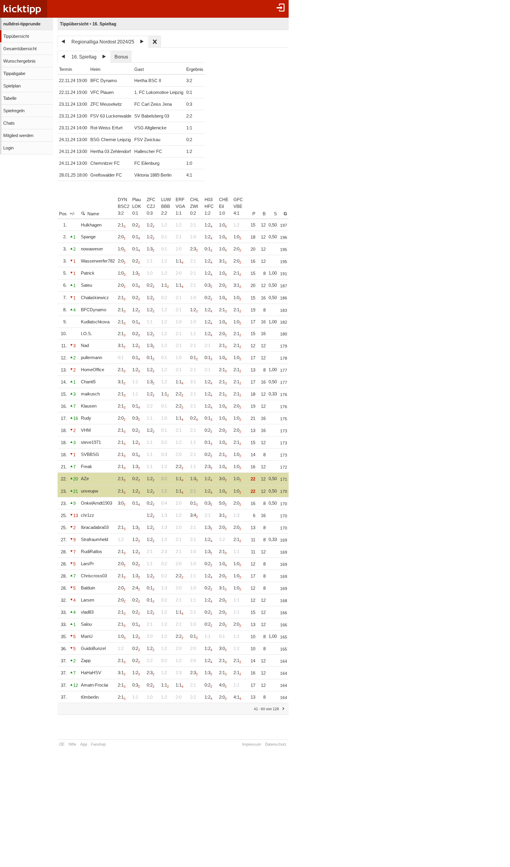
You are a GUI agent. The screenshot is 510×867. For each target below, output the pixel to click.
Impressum (251, 744)
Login (8, 148)
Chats (9, 123)
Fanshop (98, 744)
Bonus (121, 56)
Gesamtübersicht (20, 48)
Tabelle (10, 98)
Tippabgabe (14, 73)
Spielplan (12, 86)
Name (93, 213)
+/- (72, 213)
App (83, 744)
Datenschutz (276, 744)
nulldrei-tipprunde (21, 24)
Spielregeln (13, 110)
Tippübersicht (16, 36)
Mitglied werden (18, 135)
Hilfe (72, 744)
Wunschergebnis (19, 61)
